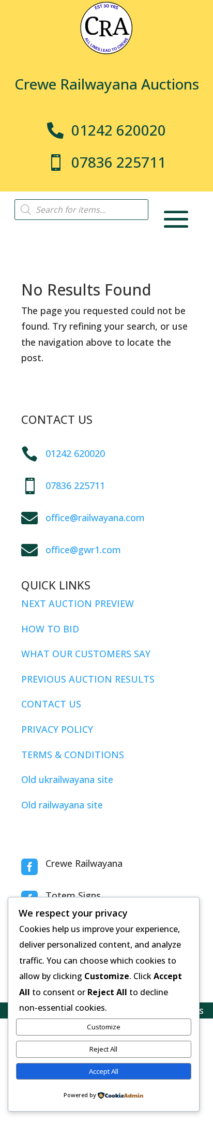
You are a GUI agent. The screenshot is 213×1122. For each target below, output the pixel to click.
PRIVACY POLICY (57, 729)
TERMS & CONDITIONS (72, 754)
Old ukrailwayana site (67, 779)
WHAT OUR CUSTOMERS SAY (85, 653)
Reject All (103, 1049)
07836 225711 (75, 485)
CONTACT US (51, 704)
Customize (103, 1026)
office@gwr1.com (83, 549)
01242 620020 (75, 453)
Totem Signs (73, 895)
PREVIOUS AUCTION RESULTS (88, 679)
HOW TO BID (50, 629)
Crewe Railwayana (84, 863)
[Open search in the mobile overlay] (81, 209)
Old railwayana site (62, 805)
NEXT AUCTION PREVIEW (77, 603)
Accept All (103, 1071)
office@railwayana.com (95, 517)
